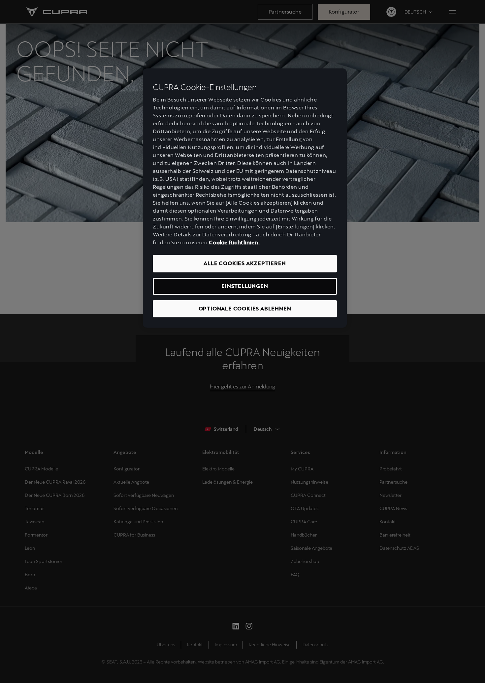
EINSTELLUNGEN (244, 286)
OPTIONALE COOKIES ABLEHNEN (245, 308)
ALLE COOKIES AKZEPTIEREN (245, 263)
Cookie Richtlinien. (234, 242)
